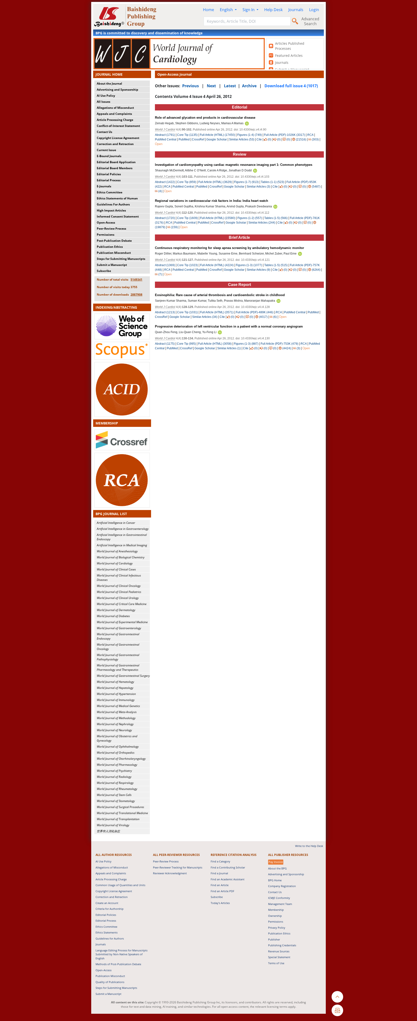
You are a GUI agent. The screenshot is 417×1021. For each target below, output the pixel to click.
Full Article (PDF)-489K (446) (254, 312)
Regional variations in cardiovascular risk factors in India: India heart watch (211, 201)
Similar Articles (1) (229, 348)
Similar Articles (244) (262, 222)
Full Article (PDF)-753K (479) (279, 343)
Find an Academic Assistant (227, 879)
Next (211, 85)
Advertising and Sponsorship (117, 90)
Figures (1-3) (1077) (249, 265)
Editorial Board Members (114, 168)
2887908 (136, 294)
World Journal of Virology (113, 825)
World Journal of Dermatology (116, 610)
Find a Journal (219, 873)
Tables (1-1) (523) (272, 182)
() (269, 139)
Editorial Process (109, 180)
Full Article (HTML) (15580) (217, 218)
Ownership (275, 916)
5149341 (136, 279)
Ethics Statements (107, 932)
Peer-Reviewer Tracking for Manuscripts (177, 867)
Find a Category (220, 861)
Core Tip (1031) (187, 312)
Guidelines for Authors (110, 938)
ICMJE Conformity (279, 898)
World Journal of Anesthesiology (117, 551)
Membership (276, 910)
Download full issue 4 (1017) (291, 85)
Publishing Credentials (282, 945)
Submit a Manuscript (112, 265)
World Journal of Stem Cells (114, 795)
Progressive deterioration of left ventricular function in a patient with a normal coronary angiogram (229, 326)
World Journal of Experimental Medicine (122, 622)
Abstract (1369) (165, 265)
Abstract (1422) (165, 182)
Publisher (274, 939)
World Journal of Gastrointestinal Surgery (123, 676)
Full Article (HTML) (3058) (215, 343)
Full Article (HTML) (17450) (217, 135)
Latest (230, 85)
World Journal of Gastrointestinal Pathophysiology (118, 657)
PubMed (184, 139)
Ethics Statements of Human (117, 198)
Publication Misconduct (114, 253)
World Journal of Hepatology (115, 688)
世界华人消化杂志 (108, 831)
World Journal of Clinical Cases (116, 569)
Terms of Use (276, 963)
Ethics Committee (109, 192)
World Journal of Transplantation (118, 819)
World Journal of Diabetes (113, 616)
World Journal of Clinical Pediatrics (119, 592)
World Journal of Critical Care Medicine (121, 604)
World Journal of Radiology (114, 777)
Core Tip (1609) (187, 218)
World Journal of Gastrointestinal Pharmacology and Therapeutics (118, 667)
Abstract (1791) (165, 135)
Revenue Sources (278, 951)
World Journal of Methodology (116, 718)
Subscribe (104, 271)
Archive (249, 85)
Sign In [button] (249, 9)
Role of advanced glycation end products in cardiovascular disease (205, 117)
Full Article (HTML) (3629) (215, 182)
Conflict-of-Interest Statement (118, 126)
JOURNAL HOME (109, 74)
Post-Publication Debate (114, 241)
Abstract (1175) (165, 343)
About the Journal (109, 83)
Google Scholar (216, 139)
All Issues (103, 102)
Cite (259, 139)
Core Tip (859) (186, 182)
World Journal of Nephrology (115, 724)
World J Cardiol (165, 129)
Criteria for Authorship (110, 909)
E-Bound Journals (109, 156)
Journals (295, 9)
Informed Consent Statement (118, 216)
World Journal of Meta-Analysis (117, 712)
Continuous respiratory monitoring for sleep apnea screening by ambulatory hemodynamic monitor (229, 248)
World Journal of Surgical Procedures (120, 807)
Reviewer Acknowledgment (170, 873)
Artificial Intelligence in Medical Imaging (122, 545)
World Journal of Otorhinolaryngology (121, 759)
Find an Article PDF (222, 891)
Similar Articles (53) (242, 139)
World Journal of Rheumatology (117, 789)
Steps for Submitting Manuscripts (121, 259)
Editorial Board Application (116, 162)
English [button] (227, 9)
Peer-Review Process (111, 228)
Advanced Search (310, 21)
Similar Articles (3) (259, 186)
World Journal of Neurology (114, 730)
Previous (190, 85)
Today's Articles (220, 903)
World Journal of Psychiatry (114, 771)
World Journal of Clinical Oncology (119, 586)
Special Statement (279, 957)
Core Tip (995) (186, 343)
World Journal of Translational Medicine (122, 813)
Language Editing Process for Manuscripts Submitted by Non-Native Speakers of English (121, 954)
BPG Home (275, 880)
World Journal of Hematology (115, 682)
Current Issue (106, 150)
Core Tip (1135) (187, 135)
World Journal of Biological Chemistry (121, 557)
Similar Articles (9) (259, 269)
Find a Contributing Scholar (228, 867)
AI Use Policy (106, 96)
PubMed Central (165, 139)
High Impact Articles (111, 210)
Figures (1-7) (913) (246, 182)
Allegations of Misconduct (115, 108)
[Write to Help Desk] (337, 1010)
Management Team (280, 904)
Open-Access (106, 222)
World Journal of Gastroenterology (119, 628)
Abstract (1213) (165, 312)
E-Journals (104, 186)
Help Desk (273, 9)
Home (208, 9)
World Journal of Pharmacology (117, 765)
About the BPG (277, 868)
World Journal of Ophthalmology (118, 746)
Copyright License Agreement (118, 138)
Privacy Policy (276, 927)
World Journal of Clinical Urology (118, 598)
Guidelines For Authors (113, 204)
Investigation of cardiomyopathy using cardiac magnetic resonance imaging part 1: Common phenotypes (233, 165)
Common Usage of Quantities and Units (120, 885)
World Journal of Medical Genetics (118, 706)
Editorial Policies (109, 174)
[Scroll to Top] (337, 997)
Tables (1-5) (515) (276, 265)
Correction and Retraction (115, 144)
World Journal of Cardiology (115, 563)
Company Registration (282, 886)
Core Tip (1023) (187, 265)
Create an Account (107, 903)
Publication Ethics (110, 247)
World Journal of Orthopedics (115, 753)
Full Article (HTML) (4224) (217, 265)
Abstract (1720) (165, 218)
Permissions (105, 235)
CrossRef (198, 139)
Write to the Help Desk (309, 846)
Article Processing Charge (115, 120)
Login (314, 9)
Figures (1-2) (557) (249, 218)
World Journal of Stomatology (116, 801)
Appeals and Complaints (114, 114)
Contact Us (104, 132)
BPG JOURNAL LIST (111, 513)
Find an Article (220, 885)
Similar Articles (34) (205, 317)
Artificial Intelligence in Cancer (116, 523)
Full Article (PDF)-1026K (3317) (284, 135)
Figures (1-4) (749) (249, 135)
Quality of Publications (110, 982)
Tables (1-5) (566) (276, 218)
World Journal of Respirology (115, 783)
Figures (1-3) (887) (246, 343)
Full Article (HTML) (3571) (217, 312)
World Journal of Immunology (116, 700)
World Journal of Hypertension (116, 694)
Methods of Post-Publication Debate (118, 964)
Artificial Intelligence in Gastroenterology (123, 529)
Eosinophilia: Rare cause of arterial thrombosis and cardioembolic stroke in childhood (220, 295)
